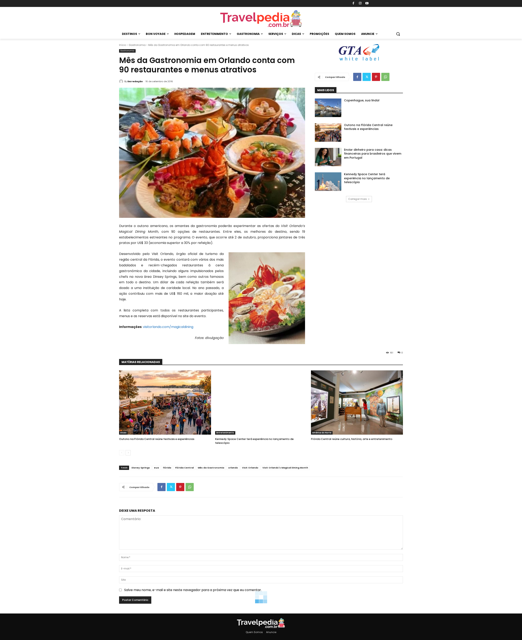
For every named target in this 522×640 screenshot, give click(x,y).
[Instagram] (360, 4)
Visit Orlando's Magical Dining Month (285, 467)
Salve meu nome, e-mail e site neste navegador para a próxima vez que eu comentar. (193, 590)
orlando (233, 467)
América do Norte (321, 432)
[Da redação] (121, 81)
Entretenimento (225, 432)
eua (156, 467)
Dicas (123, 432)
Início (122, 45)
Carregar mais (357, 199)
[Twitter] (367, 77)
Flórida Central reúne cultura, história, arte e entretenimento (351, 439)
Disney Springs (141, 467)
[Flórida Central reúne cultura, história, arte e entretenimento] (357, 402)
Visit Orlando (250, 467)
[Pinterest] (376, 77)
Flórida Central (184, 467)
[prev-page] (121, 452)
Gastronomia (137, 45)
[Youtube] (367, 4)
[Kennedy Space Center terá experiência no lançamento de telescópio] (328, 181)
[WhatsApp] (385, 77)
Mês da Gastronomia (211, 467)
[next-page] (128, 452)
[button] (398, 34)
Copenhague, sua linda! (361, 100)
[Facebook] (353, 4)
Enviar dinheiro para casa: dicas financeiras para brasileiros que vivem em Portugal (372, 154)
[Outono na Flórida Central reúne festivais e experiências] (328, 132)
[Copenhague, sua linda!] (328, 108)
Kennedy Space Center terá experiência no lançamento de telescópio (367, 178)
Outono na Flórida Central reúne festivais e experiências (368, 127)
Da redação (135, 81)
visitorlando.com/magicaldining (168, 326)
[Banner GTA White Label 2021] (358, 61)
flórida (167, 467)
